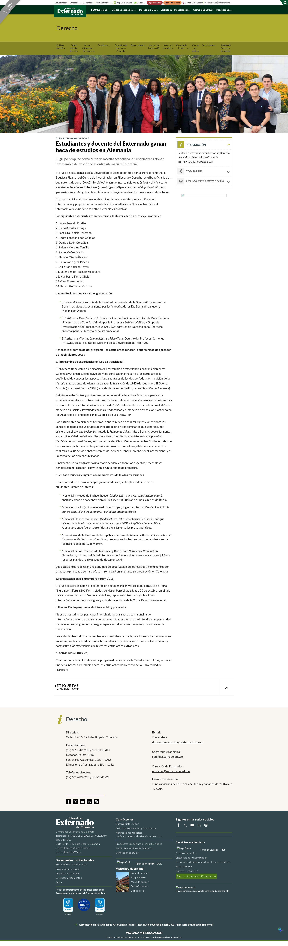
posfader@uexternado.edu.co (171, 771)
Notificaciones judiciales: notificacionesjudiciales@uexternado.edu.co (139, 834)
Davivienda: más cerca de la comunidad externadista (202, 890)
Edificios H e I (138, 890)
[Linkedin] (199, 825)
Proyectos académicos (68, 868)
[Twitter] (185, 825)
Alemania (63, 689)
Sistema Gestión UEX (187, 870)
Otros (59, 882)
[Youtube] (192, 825)
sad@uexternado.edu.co (167, 756)
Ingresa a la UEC (147, 10)
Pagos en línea (154, 2)
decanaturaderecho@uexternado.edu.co (177, 742)
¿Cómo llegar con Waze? (68, 851)
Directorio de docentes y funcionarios (136, 828)
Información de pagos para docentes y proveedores (203, 861)
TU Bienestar (196, 2)
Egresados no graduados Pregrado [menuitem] (121, 48)
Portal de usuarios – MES (212, 849)
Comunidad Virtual (203, 10)
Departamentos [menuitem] (138, 45)
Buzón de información (127, 823)
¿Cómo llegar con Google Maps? (72, 847)
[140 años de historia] (280, 930)
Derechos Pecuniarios (68, 873)
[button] (204, 144)
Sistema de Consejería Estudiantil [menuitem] (226, 48)
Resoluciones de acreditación (71, 864)
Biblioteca (166, 10)
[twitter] (75, 801)
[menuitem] (60, 47)
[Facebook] (178, 825)
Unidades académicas (123, 10)
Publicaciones (210, 2)
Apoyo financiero (172, 2)
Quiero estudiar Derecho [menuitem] (74, 48)
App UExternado (124, 2)
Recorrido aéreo (139, 886)
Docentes (87, 2)
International (224, 2)
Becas (76, 689)
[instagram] (96, 801)
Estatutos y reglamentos (69, 877)
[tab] (204, 181)
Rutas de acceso (139, 872)
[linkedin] (89, 801)
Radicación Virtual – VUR (149, 863)
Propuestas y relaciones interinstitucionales (139, 843)
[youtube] (82, 801)
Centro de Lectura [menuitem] (195, 48)
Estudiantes (60, 2)
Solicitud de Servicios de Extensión (134, 848)
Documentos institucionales (75, 860)
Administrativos (103, 2)
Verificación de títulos (127, 852)
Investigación (181, 10)
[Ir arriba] (226, 687)
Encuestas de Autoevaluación (191, 857)
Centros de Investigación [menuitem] (154, 46)
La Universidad (99, 10)
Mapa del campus (140, 881)
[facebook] (68, 801)
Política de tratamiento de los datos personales (80, 889)
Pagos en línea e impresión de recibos (196, 876)
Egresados (75, 2)
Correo (140, 2)
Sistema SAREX (184, 866)
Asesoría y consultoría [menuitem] (168, 46)
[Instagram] (205, 825)
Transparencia (223, 10)
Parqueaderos (138, 877)
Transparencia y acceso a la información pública (80, 893)
